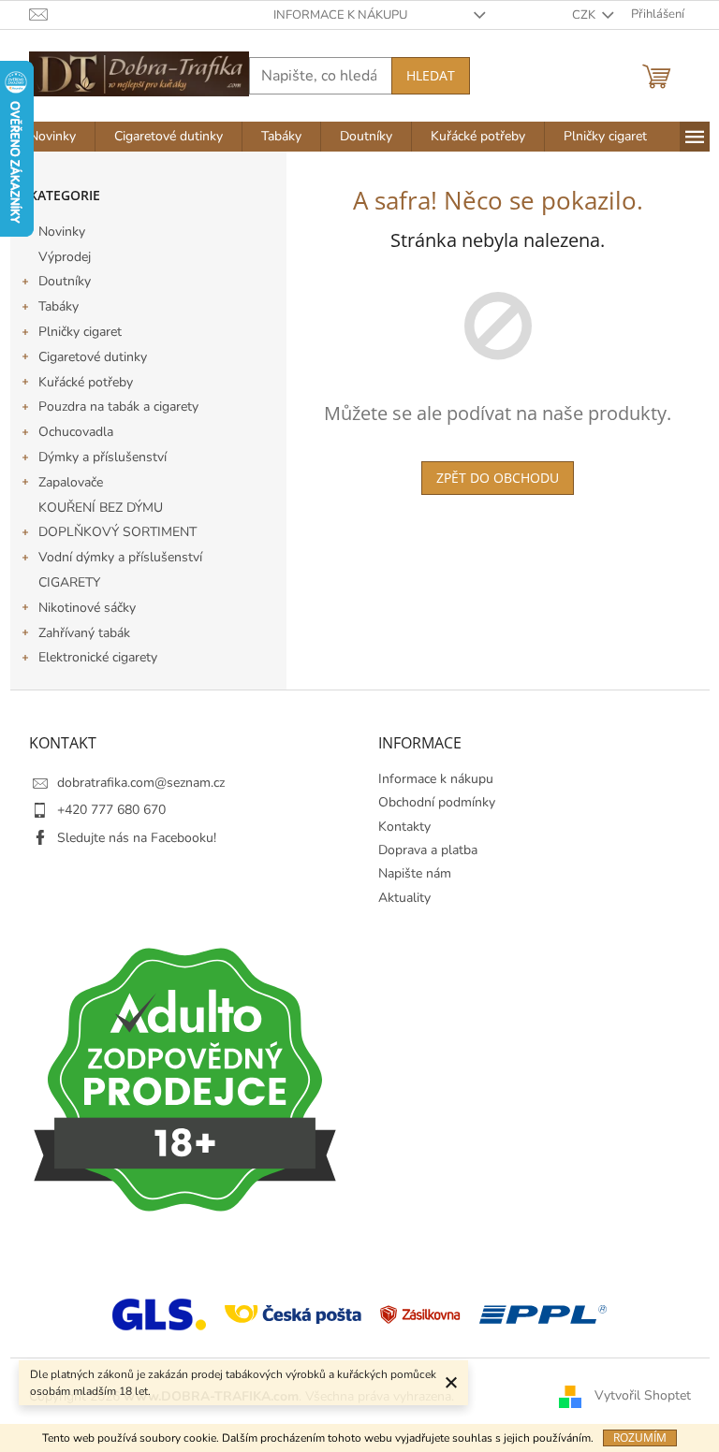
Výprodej (64, 257)
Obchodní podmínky (436, 802)
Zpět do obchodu (497, 477)
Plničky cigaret (80, 332)
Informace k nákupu (340, 15)
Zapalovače (70, 482)
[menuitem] (52, 137)
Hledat (430, 75)
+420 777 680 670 (111, 810)
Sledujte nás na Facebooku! (136, 838)
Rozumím (640, 1437)
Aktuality (404, 898)
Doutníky (64, 281)
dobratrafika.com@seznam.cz (141, 782)
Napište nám (414, 873)
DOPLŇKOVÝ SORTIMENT (117, 532)
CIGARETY (69, 582)
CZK (585, 15)
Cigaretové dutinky (92, 357)
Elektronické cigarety (97, 657)
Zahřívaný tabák (84, 633)
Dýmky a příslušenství (102, 457)
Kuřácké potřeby (85, 382)
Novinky (61, 231)
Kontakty (404, 826)
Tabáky (58, 306)
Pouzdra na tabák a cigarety (118, 406)
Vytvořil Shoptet (642, 1395)
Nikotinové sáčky (87, 608)
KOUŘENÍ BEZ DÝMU (100, 507)
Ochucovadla (75, 432)
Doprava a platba (427, 850)
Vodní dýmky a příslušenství (120, 557)
